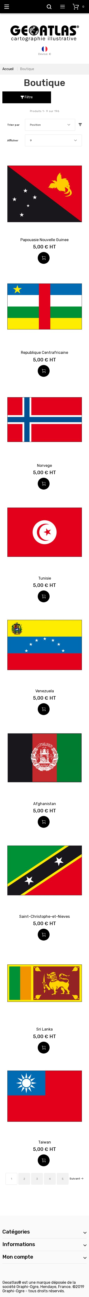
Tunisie (44, 578)
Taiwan (44, 1142)
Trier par (13, 124)
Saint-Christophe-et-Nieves (44, 916)
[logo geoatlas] (44, 23)
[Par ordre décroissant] (80, 125)
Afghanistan (44, 804)
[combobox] (50, 125)
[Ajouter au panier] (44, 258)
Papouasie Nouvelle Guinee (44, 240)
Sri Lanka (44, 1029)
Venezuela (44, 691)
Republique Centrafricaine (44, 352)
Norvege (44, 465)
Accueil (8, 69)
